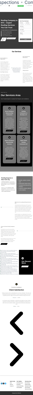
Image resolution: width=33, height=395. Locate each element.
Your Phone (21, 26)
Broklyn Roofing (27, 384)
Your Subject (22, 29)
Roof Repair (19, 384)
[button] (12, 6)
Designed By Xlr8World (16, 393)
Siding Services (25, 70)
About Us (11, 384)
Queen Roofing (27, 387)
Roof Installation (19, 387)
